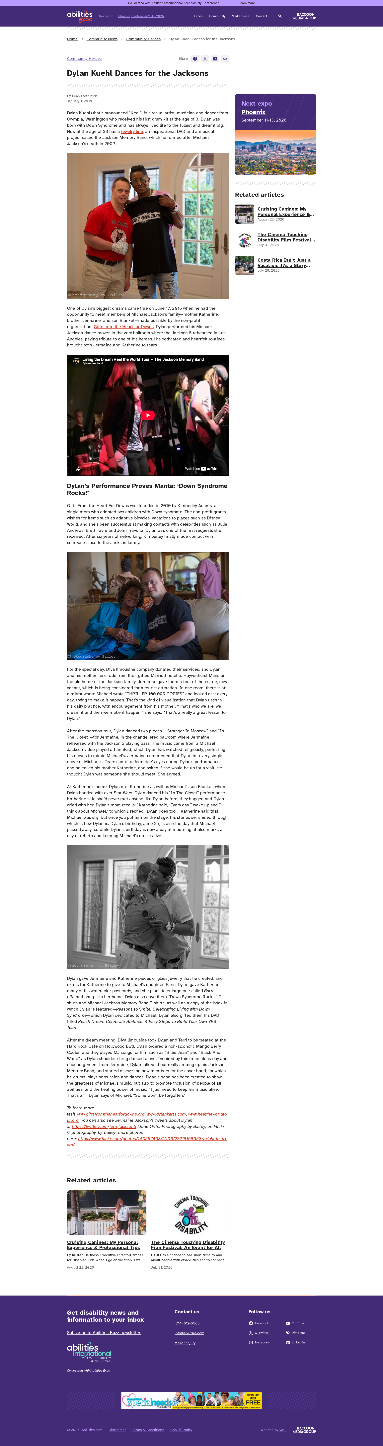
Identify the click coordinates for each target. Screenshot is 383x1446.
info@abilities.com (189, 1333)
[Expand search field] (279, 16)
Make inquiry (185, 1343)
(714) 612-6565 (187, 1323)
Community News (102, 39)
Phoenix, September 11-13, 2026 (141, 16)
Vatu (282, 1430)
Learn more (247, 3)
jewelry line (132, 131)
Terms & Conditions (148, 1430)
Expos (198, 16)
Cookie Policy (181, 1430)
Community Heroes (143, 39)
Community (217, 16)
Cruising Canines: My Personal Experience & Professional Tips (103, 1245)
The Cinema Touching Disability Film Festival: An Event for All (188, 1245)
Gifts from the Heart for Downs (124, 326)
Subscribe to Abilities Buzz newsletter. (104, 1332)
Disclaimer (117, 1430)
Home (72, 39)
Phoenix (254, 112)
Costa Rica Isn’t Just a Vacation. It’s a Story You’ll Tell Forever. (284, 262)
